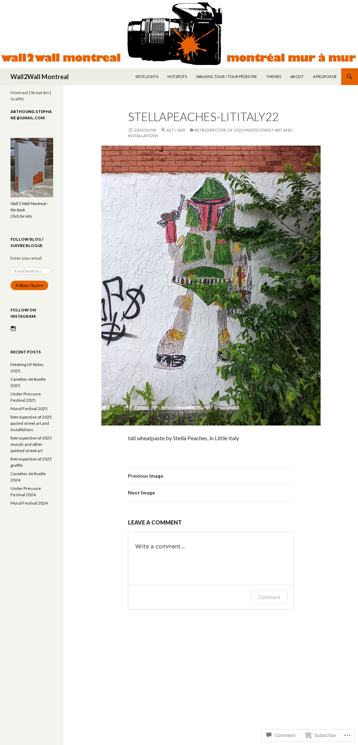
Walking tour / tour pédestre (226, 76)
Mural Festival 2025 (29, 408)
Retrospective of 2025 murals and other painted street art (31, 444)
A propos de (325, 76)
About (297, 76)
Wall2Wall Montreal (39, 76)
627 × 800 (175, 130)
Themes (273, 76)
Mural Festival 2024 (29, 503)
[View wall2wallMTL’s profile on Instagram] (13, 328)
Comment (269, 597)
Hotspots (177, 76)
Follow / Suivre (29, 285)
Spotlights (146, 76)
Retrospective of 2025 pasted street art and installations (31, 423)
